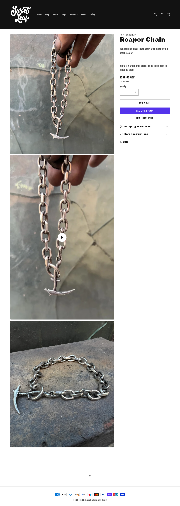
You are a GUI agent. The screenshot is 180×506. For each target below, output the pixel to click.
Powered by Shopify (100, 500)
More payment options (144, 117)
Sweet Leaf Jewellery (86, 500)
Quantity (123, 86)
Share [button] (125, 141)
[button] (155, 14)
